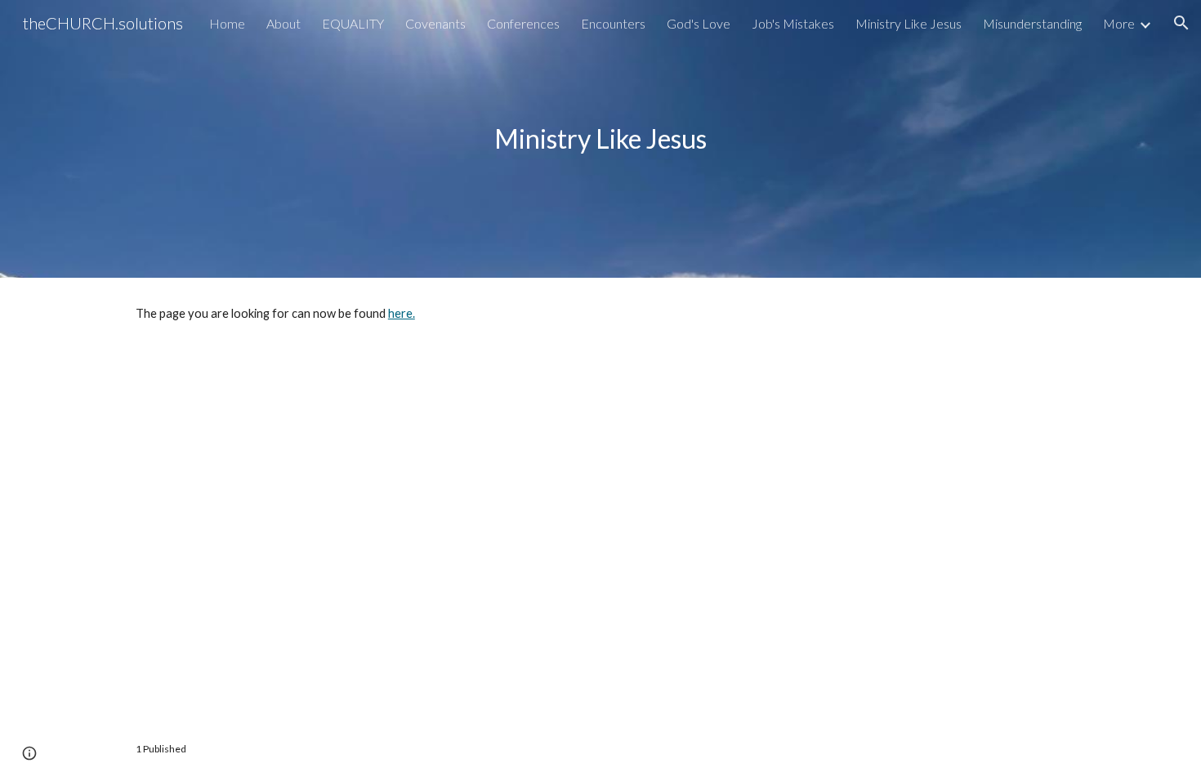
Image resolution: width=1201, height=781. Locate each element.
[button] (1181, 22)
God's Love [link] (698, 23)
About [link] (283, 23)
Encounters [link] (613, 23)
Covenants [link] (435, 23)
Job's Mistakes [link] (793, 23)
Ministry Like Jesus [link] (908, 23)
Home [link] (227, 23)
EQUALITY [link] (353, 23)
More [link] (1119, 23)
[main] (600, 138)
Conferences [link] (523, 23)
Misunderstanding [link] (1032, 23)
